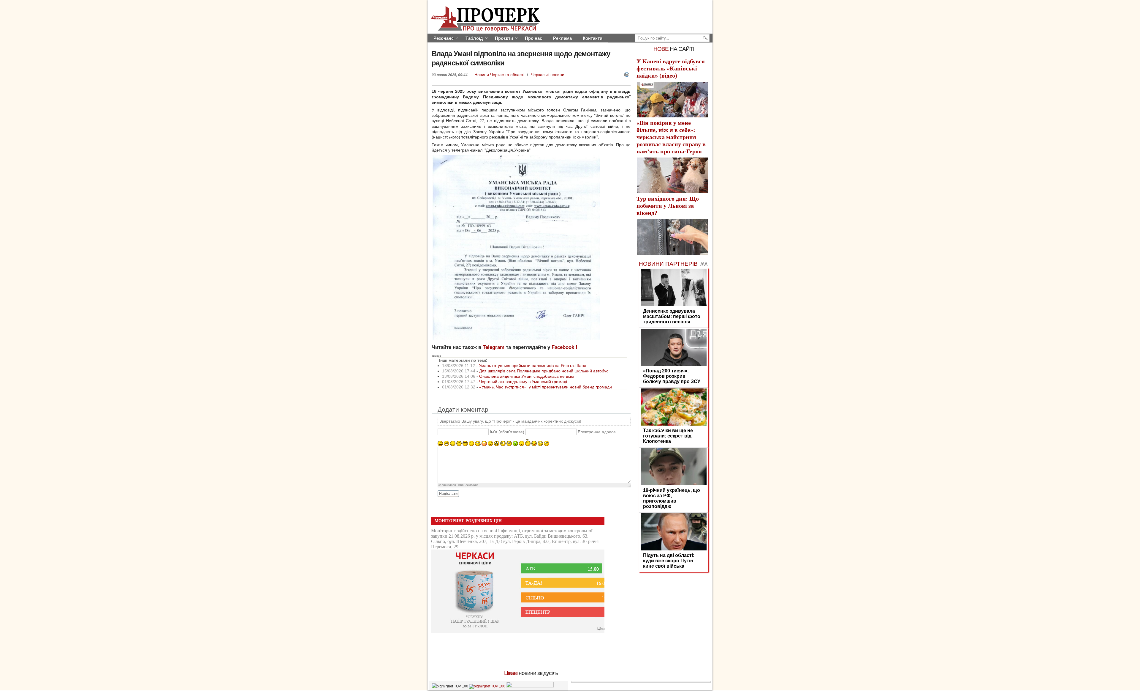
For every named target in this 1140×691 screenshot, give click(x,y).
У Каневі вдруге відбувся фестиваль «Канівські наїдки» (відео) (670, 68)
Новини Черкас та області (499, 74)
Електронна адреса (597, 431)
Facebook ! (564, 347)
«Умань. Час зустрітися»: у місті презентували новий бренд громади (545, 387)
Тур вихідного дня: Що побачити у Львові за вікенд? (667, 205)
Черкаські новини (547, 74)
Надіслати (448, 494)
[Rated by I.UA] (530, 686)
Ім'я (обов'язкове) (507, 431)
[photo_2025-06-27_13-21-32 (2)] (516, 338)
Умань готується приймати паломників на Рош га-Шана (532, 365)
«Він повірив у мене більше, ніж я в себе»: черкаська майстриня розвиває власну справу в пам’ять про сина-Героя (671, 137)
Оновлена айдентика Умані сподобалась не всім (526, 376)
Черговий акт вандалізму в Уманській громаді (523, 381)
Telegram (493, 347)
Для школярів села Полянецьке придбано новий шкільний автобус (543, 371)
